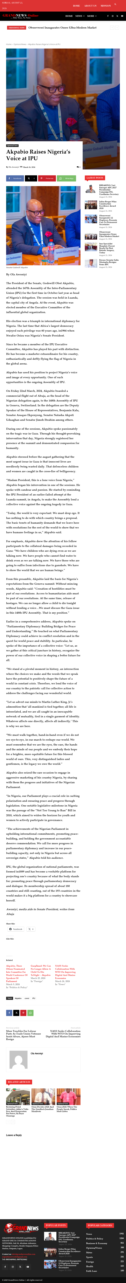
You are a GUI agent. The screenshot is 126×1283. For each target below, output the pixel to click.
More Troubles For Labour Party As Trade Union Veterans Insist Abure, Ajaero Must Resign (23, 1035)
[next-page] (13, 1122)
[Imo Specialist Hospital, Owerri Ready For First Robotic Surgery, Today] (91, 247)
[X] (117, 16)
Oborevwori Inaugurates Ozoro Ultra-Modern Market (109, 234)
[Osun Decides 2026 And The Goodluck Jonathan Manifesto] (43, 1096)
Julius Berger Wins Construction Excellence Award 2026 (107, 205)
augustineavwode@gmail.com (14, 1257)
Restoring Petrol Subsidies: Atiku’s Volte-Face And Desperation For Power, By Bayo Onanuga (17, 1111)
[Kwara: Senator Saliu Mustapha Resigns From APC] (91, 263)
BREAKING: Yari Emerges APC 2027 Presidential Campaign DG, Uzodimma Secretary (109, 189)
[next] (117, 28)
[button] (115, 4)
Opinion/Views (20, 44)
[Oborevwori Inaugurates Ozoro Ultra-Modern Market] (91, 235)
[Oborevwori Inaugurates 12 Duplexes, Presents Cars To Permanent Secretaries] (91, 219)
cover (27, 998)
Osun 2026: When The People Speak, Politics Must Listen (67, 1109)
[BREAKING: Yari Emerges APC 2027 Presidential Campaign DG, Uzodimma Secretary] (91, 188)
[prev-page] (8, 1122)
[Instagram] (112, 16)
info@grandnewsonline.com (23, 1254)
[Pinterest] (23, 1013)
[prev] (112, 28)
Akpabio (18, 998)
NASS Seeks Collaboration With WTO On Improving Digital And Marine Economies (65, 972)
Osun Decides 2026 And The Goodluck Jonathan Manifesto (43, 1109)
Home (9, 44)
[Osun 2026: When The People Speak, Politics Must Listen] (69, 1096)
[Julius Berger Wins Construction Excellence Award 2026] (91, 205)
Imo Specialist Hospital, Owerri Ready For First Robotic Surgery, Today (107, 248)
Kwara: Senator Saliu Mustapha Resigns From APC (109, 262)
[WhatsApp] (30, 1013)
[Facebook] (108, 16)
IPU (33, 998)
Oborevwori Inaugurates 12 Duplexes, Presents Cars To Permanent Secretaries (108, 220)
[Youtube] (122, 16)
